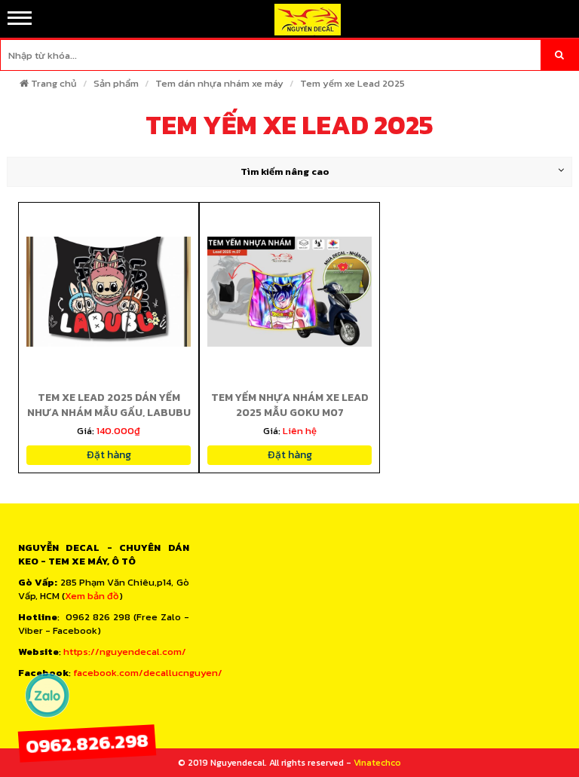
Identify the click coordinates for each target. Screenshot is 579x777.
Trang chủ (54, 83)
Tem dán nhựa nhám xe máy (219, 83)
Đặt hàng (109, 455)
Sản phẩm (116, 83)
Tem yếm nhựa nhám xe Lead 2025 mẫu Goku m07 (290, 405)
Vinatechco (377, 762)
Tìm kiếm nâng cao (284, 171)
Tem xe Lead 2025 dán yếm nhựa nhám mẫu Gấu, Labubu (109, 405)
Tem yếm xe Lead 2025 (352, 83)
